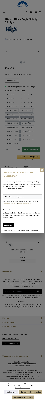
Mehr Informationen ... (22, 388)
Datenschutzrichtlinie (9, 203)
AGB (18, 215)
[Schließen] (42, 170)
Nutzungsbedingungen (25, 203)
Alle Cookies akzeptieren (23, 397)
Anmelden (8, 225)
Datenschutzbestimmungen (22, 213)
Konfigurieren (11, 392)
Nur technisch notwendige (31, 392)
